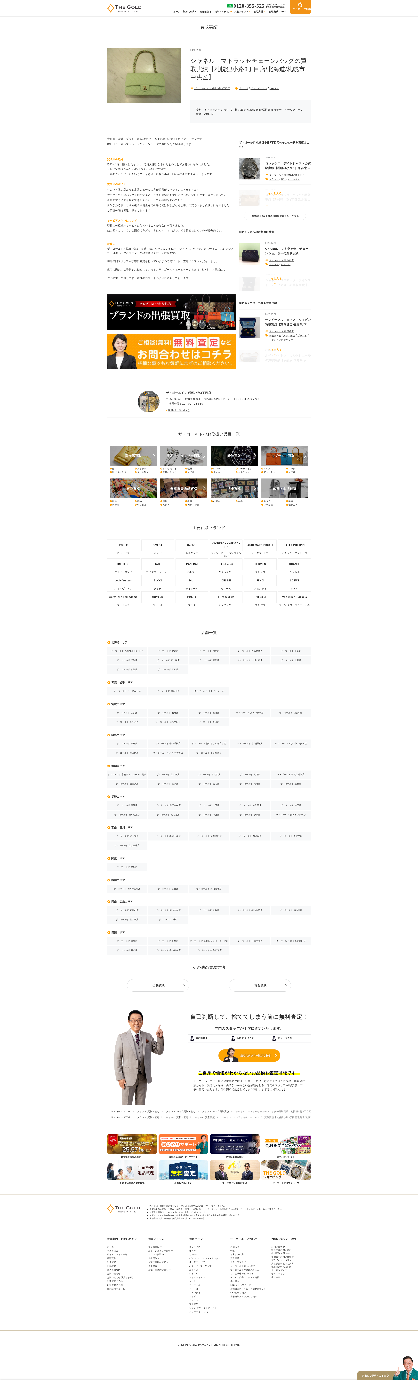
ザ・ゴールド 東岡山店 (127, 910)
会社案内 (234, 1281)
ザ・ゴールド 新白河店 (127, 753)
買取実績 (274, 11)
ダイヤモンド (168, 468)
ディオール (194, 1285)
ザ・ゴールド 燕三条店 (127, 783)
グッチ (192, 1281)
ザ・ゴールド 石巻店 (168, 712)
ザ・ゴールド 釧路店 (127, 669)
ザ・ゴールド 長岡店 (209, 783)
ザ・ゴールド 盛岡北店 (168, 691)
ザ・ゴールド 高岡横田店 (209, 836)
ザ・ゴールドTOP (120, 1111)
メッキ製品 (289, 335)
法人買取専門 (114, 1270)
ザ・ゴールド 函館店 (209, 660)
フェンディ (194, 1292)
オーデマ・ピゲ (197, 1262)
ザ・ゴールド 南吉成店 (290, 712)
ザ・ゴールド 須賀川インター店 (291, 743)
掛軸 (163, 501)
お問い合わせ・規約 (283, 1239)
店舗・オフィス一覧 (117, 1254)
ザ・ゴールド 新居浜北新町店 (291, 941)
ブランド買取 (155, 1254)
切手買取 (152, 1266)
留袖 (138, 501)
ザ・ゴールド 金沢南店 (290, 836)
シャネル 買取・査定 (177, 1117)
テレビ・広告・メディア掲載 (244, 1277)
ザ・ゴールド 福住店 (209, 651)
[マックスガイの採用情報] (235, 1172)
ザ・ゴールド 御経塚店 (249, 836)
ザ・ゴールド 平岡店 (291, 651)
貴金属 (272, 335)
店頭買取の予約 (115, 1285)
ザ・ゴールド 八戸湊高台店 (127, 691)
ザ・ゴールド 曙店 (168, 919)
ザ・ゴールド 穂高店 (291, 805)
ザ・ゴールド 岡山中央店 (168, 910)
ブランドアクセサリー (281, 339)
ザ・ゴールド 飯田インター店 (291, 814)
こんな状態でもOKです (242, 1273)
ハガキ (215, 501)
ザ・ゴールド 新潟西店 (208, 774)
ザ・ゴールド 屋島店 (127, 941)
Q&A (283, 11)
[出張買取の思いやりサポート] (183, 1146)
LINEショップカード (240, 1285)
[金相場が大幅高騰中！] (132, 1146)
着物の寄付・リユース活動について (248, 1289)
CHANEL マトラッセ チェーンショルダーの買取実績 (286, 251)
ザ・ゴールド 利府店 (209, 712)
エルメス (267, 468)
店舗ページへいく (179, 410)
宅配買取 (111, 1266)
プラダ (192, 1296)
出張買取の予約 (115, 1281)
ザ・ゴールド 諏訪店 (209, 814)
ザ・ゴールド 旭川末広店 (250, 660)
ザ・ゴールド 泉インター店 (250, 712)
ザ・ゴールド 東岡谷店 (281, 331)
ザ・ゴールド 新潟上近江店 (291, 774)
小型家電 (267, 504)
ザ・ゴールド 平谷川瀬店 (209, 753)
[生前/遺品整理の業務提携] (132, 1172)
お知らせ (234, 1247)
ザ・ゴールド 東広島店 (127, 919)
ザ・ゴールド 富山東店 (281, 260)
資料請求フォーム (116, 1289)
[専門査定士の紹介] (235, 1146)
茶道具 (165, 504)
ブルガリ (193, 1304)
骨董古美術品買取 (157, 1262)
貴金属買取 (153, 1247)
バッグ (291, 468)
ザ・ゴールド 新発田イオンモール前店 (127, 774)
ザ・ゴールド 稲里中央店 (168, 805)
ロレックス (294, 179)
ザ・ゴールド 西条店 (127, 950)
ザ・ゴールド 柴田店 (209, 722)
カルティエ (242, 472)
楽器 (289, 501)
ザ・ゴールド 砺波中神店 (168, 836)
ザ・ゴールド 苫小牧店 (168, 660)
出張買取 (111, 1262)
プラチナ (141, 468)
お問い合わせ (114, 1273)
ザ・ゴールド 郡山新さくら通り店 (209, 743)
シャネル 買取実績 (205, 1117)
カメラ (266, 501)
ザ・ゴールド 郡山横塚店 (250, 743)
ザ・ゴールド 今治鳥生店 (168, 950)
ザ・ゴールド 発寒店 (168, 651)
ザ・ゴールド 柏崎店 (250, 783)
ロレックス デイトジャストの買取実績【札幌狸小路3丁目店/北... (288, 166)
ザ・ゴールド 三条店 (168, 783)
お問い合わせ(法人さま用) (120, 1277)
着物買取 (152, 1258)
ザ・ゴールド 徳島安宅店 (209, 950)
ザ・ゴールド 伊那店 (250, 814)
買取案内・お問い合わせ (122, 1239)
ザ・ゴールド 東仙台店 (127, 722)
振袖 (113, 501)
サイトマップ (278, 1273)
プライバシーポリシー (282, 1260)
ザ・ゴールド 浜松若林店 (209, 888)
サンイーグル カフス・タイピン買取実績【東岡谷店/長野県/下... (288, 322)
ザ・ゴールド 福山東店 (290, 910)
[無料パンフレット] (286, 1146)
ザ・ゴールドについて (243, 1239)
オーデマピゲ (243, 468)
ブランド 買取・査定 (148, 1111)
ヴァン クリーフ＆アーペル (203, 1308)
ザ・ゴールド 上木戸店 (168, 774)
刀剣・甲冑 (192, 504)
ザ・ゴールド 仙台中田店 (168, 722)
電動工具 (292, 504)
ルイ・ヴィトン (197, 1277)
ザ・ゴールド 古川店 (127, 712)
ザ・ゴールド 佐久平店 (249, 805)
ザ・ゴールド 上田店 (209, 805)
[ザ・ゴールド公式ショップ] (286, 1172)
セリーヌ (193, 1289)
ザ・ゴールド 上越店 (291, 783)
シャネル (274, 88)
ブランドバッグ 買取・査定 (180, 1111)
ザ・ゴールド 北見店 (291, 660)
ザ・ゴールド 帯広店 (168, 669)
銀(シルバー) (118, 472)
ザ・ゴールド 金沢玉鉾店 (127, 845)
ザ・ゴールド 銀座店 (127, 867)
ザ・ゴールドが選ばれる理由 (244, 1270)
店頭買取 (111, 1258)
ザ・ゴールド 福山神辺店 (250, 910)
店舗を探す (206, 11)
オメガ (215, 472)
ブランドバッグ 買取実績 (215, 1111)
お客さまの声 (237, 1254)
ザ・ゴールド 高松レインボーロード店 (209, 941)
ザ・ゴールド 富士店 (168, 888)
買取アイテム (222, 11)
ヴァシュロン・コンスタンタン (204, 1258)
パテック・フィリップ (200, 1266)
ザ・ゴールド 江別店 (127, 660)
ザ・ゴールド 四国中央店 (250, 941)
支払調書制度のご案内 (282, 1263)
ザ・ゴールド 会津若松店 (168, 743)
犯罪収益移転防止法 (281, 1267)
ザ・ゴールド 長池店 (127, 805)
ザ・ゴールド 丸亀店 (168, 941)
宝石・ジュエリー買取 (159, 1250)
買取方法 (259, 11)
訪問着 (114, 504)
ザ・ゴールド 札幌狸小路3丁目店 (212, 88)
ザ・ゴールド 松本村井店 (127, 814)
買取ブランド (241, 11)
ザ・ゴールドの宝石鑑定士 (243, 1266)
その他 (190, 472)
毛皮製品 (141, 504)
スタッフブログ (238, 1262)
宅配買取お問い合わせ (282, 1257)
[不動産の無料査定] (183, 1172)
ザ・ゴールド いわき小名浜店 (168, 753)
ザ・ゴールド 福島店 (127, 743)
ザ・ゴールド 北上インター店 (209, 691)
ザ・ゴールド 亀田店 (250, 774)
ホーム (176, 11)
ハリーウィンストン (199, 1312)
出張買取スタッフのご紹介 (243, 1296)
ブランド (243, 88)
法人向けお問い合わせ (282, 1250)
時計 (283, 179)
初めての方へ (190, 11)
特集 (232, 1250)
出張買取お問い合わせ (282, 1253)
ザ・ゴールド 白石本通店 (250, 651)
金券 (239, 501)
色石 (188, 468)
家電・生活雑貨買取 (158, 1270)
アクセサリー (269, 472)
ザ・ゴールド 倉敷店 (209, 910)
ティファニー (196, 1300)
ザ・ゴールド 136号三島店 (127, 888)
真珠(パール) (168, 472)
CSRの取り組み (238, 1292)
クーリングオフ (279, 1270)
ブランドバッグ (258, 88)
